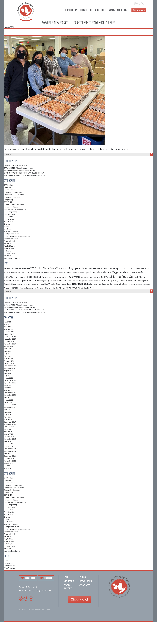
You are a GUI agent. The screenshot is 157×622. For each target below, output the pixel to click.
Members (69, 581)
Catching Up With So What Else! (15, 165)
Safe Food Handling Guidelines (102, 284)
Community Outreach (12, 197)
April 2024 (8, 356)
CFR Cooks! (8, 185)
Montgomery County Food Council (122, 280)
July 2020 (7, 410)
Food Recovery (9, 214)
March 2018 (8, 444)
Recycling (7, 243)
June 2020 (7, 412)
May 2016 (7, 468)
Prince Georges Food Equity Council (32, 284)
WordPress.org (9, 568)
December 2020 (10, 405)
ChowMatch (49, 268)
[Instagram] (135, 2)
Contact (84, 585)
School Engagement (136, 284)
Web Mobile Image (44, 610)
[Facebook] (139, 2)
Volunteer (7, 256)
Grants (6, 226)
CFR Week (8, 187)
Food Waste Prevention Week (90, 277)
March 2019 (8, 434)
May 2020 (7, 414)
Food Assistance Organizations (15, 209)
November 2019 (10, 424)
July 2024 (7, 349)
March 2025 (8, 329)
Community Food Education (14, 195)
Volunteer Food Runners (79, 287)
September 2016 (10, 461)
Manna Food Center (11, 231)
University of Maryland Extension (47, 288)
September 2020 (10, 407)
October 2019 (9, 427)
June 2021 (7, 397)
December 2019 (10, 422)
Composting (8, 200)
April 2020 (8, 417)
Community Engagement (13, 192)
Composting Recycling (124, 268)
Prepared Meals (9, 241)
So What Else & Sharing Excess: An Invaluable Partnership (24, 175)
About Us (122, 10)
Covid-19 (142, 268)
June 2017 (7, 454)
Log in (6, 561)
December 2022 (10, 380)
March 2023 (8, 378)
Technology (8, 251)
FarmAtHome (57, 273)
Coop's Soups (134, 269)
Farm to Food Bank (11, 207)
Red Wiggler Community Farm (58, 284)
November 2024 (10, 339)
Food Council (136, 273)
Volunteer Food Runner (12, 258)
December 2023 (10, 366)
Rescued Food (80, 283)
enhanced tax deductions (42, 272)
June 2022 (7, 388)
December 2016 (10, 456)
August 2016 (8, 463)
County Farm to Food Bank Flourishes (92, 22)
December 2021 (10, 393)
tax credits (14, 287)
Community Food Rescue (94, 268)
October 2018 (9, 436)
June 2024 (7, 351)
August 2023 (8, 371)
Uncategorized (9, 253)
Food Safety (8, 217)
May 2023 (7, 375)
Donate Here (30, 578)
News (112, 10)
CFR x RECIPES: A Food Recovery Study (18, 168)
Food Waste (8, 221)
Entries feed (8, 563)
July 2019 (7, 429)
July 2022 (7, 385)
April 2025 (8, 327)
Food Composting (10, 212)
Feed (103, 10)
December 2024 (10, 336)
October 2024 (9, 341)
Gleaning (7, 224)
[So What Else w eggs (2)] (54, 90)
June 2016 (7, 466)
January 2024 (9, 363)
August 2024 (8, 346)
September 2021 (10, 395)
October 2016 (9, 458)
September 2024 (10, 344)
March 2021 (8, 400)
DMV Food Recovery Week (14, 204)
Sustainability (9, 248)
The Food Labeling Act (28, 288)
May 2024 (7, 353)
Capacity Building (24, 269)
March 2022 (8, 390)
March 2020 (8, 419)
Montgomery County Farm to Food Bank (92, 281)
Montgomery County (11, 234)
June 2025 (7, 322)
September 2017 (10, 451)
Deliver (94, 10)
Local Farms (8, 229)
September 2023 (10, 368)
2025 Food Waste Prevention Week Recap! (19, 170)
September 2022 (10, 383)
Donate (84, 10)
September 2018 (10, 439)
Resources (85, 581)
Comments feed (9, 565)
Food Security (9, 219)
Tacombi (6, 288)
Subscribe (48, 578)
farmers (66, 272)
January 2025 (9, 334)
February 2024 (9, 361)
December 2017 (10, 449)
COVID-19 (8, 202)
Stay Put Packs (9, 246)
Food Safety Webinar (51, 277)
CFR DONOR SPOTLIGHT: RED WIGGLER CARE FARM (24, 173)
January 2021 (9, 402)
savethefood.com (123, 284)
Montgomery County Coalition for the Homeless (58, 280)
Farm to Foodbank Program (81, 273)
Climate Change (9, 190)
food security (63, 277)
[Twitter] (142, 2)
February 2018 (9, 446)
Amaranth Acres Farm (11, 269)
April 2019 (8, 432)
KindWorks (106, 277)
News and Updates (11, 238)
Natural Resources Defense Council (17, 236)
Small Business (146, 284)
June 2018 (7, 441)
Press (82, 577)
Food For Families (18, 277)
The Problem (70, 10)
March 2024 (8, 358)
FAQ (66, 577)
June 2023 (7, 373)
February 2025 (9, 331)
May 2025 (7, 324)
